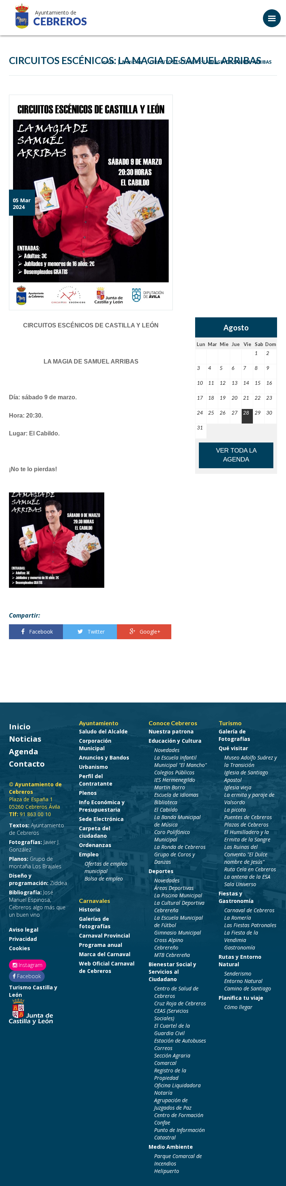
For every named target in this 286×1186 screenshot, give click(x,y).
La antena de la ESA (247, 876)
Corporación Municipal (95, 744)
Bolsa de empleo (104, 878)
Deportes (161, 871)
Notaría (163, 1092)
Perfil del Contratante (95, 780)
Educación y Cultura (175, 740)
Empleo (89, 854)
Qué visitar (233, 748)
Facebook (40, 631)
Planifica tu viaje (241, 997)
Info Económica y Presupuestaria (102, 806)
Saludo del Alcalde (103, 731)
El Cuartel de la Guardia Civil (172, 1029)
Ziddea (38, 879)
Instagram (29, 964)
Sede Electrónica (101, 818)
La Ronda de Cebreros (180, 846)
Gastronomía (239, 947)
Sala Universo (240, 884)
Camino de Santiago (247, 988)
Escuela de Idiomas (176, 794)
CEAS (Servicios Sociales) (171, 1014)
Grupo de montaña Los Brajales (35, 862)
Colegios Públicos (174, 772)
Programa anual (100, 944)
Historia (89, 909)
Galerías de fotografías (95, 922)
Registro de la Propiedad (170, 1074)
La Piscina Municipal (178, 895)
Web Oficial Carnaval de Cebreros (106, 967)
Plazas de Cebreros (246, 824)
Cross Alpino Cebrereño (168, 943)
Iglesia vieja (237, 787)
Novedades (166, 750)
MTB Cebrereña (172, 954)
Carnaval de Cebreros (249, 910)
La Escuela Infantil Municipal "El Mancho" (180, 761)
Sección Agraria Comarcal (172, 1059)
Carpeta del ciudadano (94, 832)
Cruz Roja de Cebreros (180, 1003)
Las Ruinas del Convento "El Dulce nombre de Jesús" (245, 854)
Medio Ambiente (171, 1146)
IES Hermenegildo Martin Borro (174, 783)
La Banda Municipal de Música (177, 821)
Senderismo (237, 973)
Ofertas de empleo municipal (106, 867)
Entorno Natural (243, 980)
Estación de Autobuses (180, 1040)
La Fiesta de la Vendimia (241, 936)
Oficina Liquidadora (177, 1085)
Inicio (20, 727)
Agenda (23, 751)
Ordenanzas (95, 845)
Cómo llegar (238, 1007)
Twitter (95, 631)
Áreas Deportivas (174, 887)
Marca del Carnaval (104, 954)
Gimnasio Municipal (177, 932)
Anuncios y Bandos (104, 757)
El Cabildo (166, 809)
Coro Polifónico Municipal (172, 835)
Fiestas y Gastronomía (236, 897)
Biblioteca (165, 802)
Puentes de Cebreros (248, 817)
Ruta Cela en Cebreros (250, 869)
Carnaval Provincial (104, 935)
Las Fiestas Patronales (250, 925)
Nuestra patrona (171, 731)
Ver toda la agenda (236, 455)
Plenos (88, 792)
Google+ (149, 631)
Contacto (27, 764)
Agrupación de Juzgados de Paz (172, 1104)
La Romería (237, 917)
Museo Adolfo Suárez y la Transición (250, 761)
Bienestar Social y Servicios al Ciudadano (172, 972)
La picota (235, 809)
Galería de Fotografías (234, 735)
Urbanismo (93, 766)
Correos (163, 1048)
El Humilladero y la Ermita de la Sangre (247, 835)
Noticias (25, 739)
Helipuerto (166, 1170)
